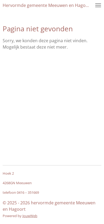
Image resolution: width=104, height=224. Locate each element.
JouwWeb (29, 215)
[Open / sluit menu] (98, 5)
